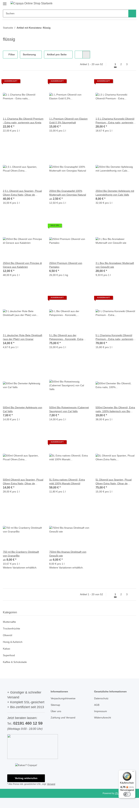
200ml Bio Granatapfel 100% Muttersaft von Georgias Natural (67, 192)
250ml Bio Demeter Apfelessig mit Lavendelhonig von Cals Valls (115, 192)
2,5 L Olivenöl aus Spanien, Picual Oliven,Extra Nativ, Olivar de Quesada (22, 193)
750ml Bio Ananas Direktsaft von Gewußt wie (67, 553)
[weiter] (133, 64)
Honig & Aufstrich (12, 641)
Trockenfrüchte (11, 628)
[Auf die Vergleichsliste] (28, 82)
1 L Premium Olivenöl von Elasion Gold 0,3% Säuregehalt (68, 120)
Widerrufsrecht (102, 717)
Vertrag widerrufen (26, 778)
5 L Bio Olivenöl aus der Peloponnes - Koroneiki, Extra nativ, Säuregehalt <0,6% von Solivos (66, 337)
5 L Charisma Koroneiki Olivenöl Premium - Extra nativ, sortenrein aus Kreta (114, 337)
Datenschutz (101, 698)
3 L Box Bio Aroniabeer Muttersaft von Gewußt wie (115, 265)
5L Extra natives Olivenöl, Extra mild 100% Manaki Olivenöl (67, 481)
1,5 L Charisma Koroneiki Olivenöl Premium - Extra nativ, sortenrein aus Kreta (115, 120)
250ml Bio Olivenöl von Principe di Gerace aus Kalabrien (22, 265)
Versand (51, 784)
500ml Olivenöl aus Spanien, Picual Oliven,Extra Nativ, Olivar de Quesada (23, 481)
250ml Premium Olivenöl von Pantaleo (65, 265)
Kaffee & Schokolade (15, 662)
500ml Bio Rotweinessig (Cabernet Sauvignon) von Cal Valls (69, 409)
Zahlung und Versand (63, 717)
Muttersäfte (9, 621)
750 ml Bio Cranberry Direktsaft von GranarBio (21, 553)
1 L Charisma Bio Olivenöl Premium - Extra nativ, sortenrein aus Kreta (23, 120)
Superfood (9, 655)
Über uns (56, 711)
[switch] (127, 794)
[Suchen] (132, 13)
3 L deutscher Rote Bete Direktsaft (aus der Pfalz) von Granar (22, 337)
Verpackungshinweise (63, 698)
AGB (96, 704)
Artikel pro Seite (57, 54)
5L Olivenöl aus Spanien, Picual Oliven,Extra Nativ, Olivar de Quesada (114, 481)
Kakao (6, 648)
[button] (79, 54)
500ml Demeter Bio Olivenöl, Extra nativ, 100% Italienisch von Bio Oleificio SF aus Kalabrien (115, 409)
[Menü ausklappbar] (5, 2)
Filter (11, 54)
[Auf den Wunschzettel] (37, 82)
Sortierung (29, 54)
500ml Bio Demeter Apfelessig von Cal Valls (22, 409)
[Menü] (133, 772)
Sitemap (55, 704)
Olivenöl (7, 635)
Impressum (100, 711)
